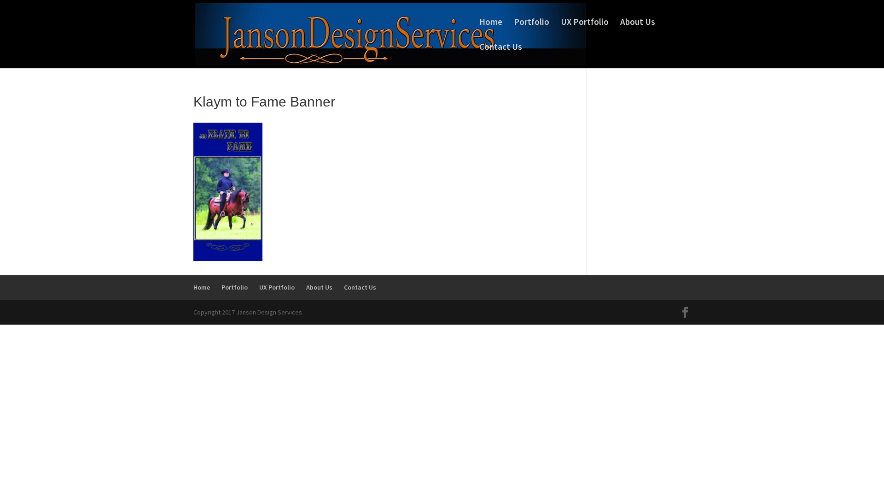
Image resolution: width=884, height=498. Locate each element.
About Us (637, 22)
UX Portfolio (585, 22)
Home (490, 22)
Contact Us (500, 47)
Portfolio (531, 22)
